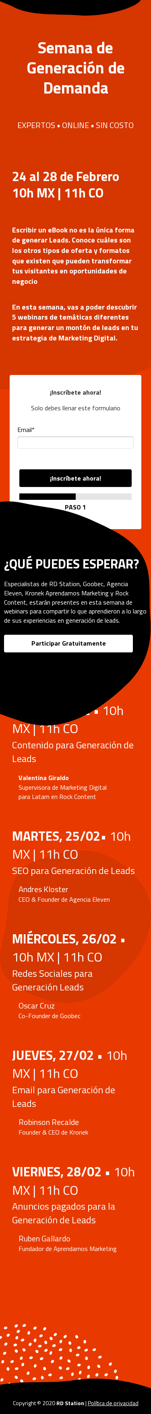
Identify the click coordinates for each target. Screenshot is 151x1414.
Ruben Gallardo (44, 1238)
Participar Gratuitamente (68, 643)
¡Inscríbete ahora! (75, 478)
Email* (26, 430)
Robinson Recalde (49, 1122)
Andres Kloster (43, 889)
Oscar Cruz (37, 1005)
